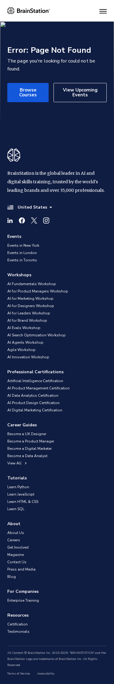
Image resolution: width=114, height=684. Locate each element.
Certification (17, 624)
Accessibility (45, 673)
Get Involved (18, 547)
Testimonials (18, 631)
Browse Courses (28, 92)
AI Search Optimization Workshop (36, 335)
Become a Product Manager (30, 441)
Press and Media (21, 569)
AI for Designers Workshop (30, 305)
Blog (11, 576)
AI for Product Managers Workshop (37, 291)
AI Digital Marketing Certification (34, 410)
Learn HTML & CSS (22, 501)
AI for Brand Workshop (27, 320)
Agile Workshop (21, 349)
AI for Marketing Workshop (30, 298)
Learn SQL (15, 509)
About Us (15, 532)
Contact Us (16, 562)
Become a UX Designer (26, 434)
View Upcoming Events (80, 92)
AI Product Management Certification (38, 388)
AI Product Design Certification (33, 402)
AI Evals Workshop (23, 327)
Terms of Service (18, 673)
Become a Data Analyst (27, 455)
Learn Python (18, 487)
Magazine (15, 554)
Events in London (22, 252)
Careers (13, 540)
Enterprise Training (23, 600)
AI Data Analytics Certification (32, 395)
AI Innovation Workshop (28, 357)
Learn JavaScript (20, 494)
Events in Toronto (22, 260)
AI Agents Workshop (25, 342)
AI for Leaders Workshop (28, 313)
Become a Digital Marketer (29, 448)
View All (14, 463)
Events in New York (23, 245)
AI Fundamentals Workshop (31, 283)
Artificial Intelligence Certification (35, 380)
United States (32, 207)
